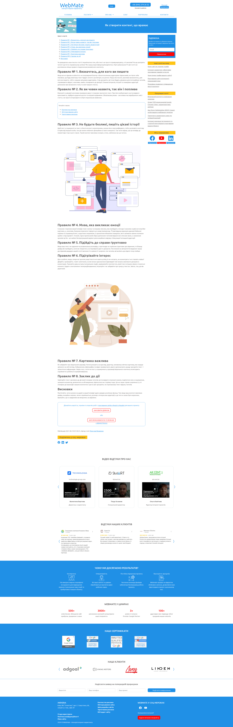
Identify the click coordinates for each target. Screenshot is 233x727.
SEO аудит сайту (104, 712)
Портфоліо (143, 15)
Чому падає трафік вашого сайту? (160, 75)
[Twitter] (66, 442)
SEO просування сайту (70, 112)
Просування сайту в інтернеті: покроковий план (158, 80)
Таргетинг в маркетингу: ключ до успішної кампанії (160, 117)
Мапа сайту (62, 719)
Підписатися (161, 54)
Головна (68, 15)
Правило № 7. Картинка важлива (73, 54)
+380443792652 (101, 423)
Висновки (64, 58)
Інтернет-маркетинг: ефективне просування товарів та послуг (159, 71)
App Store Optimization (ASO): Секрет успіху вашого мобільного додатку (161, 111)
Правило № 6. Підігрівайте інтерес (73, 51)
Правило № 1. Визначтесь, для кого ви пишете (78, 40)
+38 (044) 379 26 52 (140, 4)
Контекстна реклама (69, 110)
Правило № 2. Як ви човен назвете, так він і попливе (80, 42)
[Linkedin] (63, 442)
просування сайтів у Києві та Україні (111, 405)
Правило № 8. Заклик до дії (71, 56)
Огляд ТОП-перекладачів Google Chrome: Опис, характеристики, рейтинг (159, 104)
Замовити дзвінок (140, 8)
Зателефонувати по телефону (101, 420)
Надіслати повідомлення (162, 690)
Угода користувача (65, 714)
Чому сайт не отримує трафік (158, 66)
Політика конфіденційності (68, 717)
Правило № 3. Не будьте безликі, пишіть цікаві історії (80, 45)
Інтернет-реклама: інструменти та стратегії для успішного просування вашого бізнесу (160, 123)
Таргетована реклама (69, 114)
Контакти (164, 15)
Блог (126, 15)
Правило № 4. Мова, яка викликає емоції (75, 47)
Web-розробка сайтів (106, 707)
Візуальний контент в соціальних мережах (160, 98)
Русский (164, 5)
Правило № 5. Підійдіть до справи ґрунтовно (77, 49)
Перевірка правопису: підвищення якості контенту (160, 85)
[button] (88, 14)
